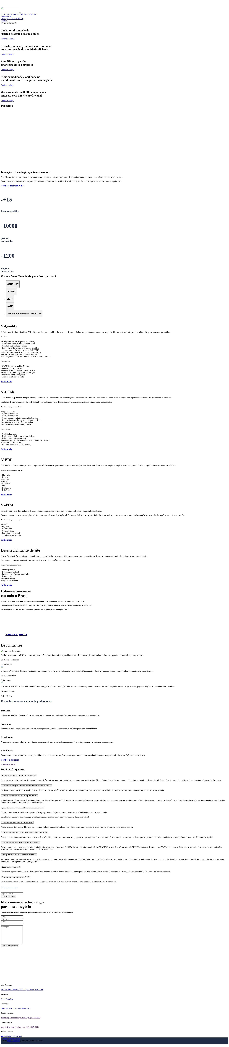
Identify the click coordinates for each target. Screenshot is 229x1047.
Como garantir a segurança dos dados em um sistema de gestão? (24, 832)
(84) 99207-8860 (32, 1027)
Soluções (19, 14)
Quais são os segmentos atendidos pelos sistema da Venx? (22, 808)
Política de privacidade (11, 1038)
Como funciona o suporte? (11, 867)
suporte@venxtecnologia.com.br (13, 1027)
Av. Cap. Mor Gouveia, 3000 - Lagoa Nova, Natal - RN (22, 990)
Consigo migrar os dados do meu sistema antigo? (19, 855)
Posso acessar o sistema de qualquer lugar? (17, 822)
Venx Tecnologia (13, 1041)
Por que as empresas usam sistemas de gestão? (19, 775)
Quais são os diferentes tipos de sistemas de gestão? (20, 842)
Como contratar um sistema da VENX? (15, 877)
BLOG (3, 19)
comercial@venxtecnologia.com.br (14, 1018)
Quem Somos (11, 14)
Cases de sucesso (23, 1008)
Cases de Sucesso (30, 14)
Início (3, 14)
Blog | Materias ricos (8, 1008)
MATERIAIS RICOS (15, 19)
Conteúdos (5, 16)
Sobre (3, 999)
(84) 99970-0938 (34, 1018)
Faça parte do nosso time (12, 1036)
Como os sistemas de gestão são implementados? (19, 796)
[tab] (13, 284)
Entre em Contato (8, 23)
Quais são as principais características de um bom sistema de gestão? (26, 786)
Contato (4, 21)
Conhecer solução (7, 39)
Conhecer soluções (8, 764)
